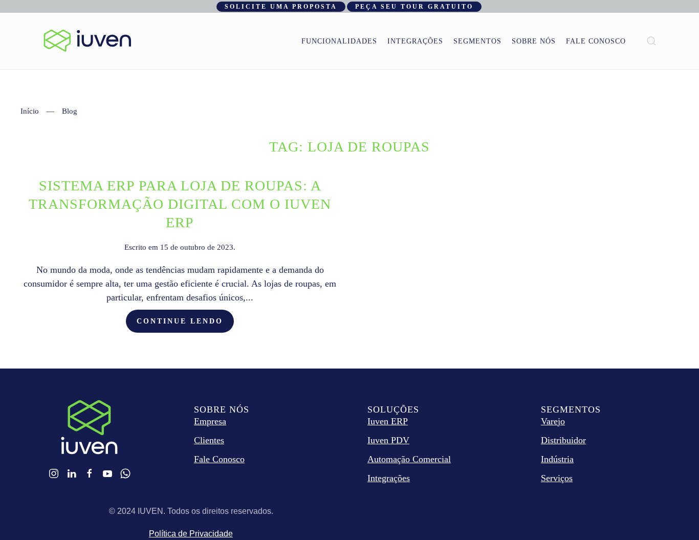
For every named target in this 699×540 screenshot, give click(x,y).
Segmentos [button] (477, 41)
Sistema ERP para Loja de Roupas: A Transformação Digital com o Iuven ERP (180, 204)
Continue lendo (180, 321)
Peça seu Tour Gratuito (414, 6)
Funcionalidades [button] (339, 41)
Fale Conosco (596, 41)
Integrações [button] (415, 41)
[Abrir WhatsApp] (673, 514)
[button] (651, 41)
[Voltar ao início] (87, 41)
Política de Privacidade (191, 533)
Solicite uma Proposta (281, 6)
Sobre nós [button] (534, 41)
